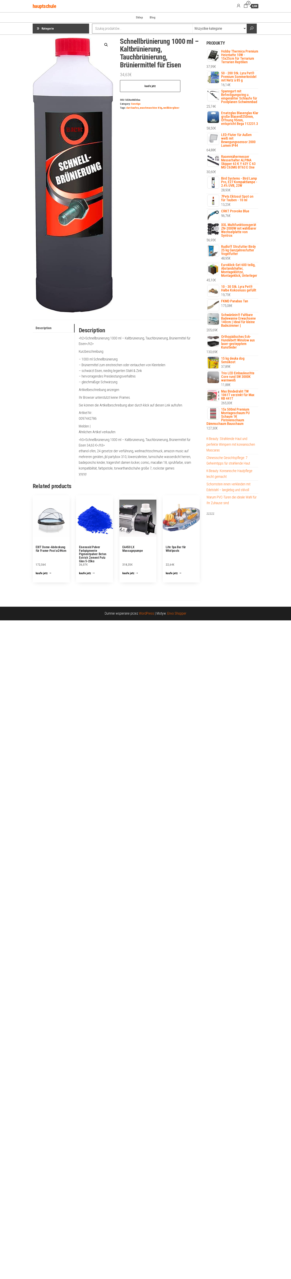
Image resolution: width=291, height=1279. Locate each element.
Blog (152, 17)
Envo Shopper (176, 613)
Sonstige (136, 103)
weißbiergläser (171, 107)
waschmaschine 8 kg (151, 107)
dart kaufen (132, 107)
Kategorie (48, 28)
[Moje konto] (238, 6)
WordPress (146, 613)
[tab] (54, 328)
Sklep (139, 17)
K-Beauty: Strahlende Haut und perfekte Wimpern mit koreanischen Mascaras (230, 444)
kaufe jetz (150, 86)
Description (43, 328)
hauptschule (44, 6)
